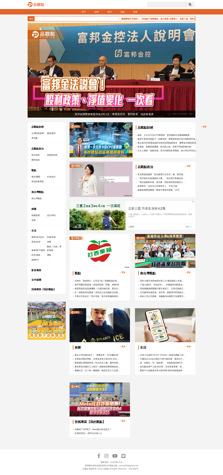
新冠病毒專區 (37, 181)
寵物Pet (35, 260)
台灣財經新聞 (37, 133)
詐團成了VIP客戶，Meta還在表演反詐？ (93, 429)
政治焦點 (35, 155)
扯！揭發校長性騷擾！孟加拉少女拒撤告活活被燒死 (97, 292)
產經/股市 (51, 133)
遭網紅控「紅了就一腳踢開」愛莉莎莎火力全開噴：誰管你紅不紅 (97, 370)
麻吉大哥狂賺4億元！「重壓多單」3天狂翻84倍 (96, 355)
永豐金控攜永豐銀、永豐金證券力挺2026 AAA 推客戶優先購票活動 (97, 359)
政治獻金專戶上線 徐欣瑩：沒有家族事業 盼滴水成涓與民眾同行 (163, 367)
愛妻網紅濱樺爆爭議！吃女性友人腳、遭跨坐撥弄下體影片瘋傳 (97, 363)
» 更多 (204, 126)
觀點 (33, 170)
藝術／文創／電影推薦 (54, 248)
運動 (49, 255)
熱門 (84, 12)
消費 (49, 242)
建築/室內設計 (37, 237)
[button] (192, 71)
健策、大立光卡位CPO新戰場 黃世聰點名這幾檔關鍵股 (164, 135)
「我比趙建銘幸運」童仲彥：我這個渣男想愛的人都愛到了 (162, 182)
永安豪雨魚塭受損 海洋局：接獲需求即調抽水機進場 (163, 292)
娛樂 (33, 209)
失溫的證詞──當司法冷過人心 (88, 433)
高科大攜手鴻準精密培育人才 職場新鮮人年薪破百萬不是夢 (163, 281)
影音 (135, 12)
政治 (109, 12)
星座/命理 (35, 242)
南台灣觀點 (37, 192)
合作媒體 (36, 279)
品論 (122, 12)
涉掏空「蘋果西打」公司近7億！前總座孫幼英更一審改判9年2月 (97, 281)
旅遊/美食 (51, 237)
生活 (33, 230)
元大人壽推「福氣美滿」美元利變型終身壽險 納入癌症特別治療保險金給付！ (168, 151)
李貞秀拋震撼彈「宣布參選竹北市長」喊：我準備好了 (162, 174)
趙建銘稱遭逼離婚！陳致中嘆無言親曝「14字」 (159, 190)
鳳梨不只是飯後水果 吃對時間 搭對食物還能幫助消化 (163, 370)
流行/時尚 (51, 215)
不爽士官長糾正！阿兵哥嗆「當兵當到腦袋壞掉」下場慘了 (97, 296)
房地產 (34, 138)
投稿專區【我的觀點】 (43, 289)
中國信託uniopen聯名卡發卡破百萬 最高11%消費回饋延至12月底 (163, 359)
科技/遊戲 (35, 255)
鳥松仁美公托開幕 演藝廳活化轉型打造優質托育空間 (163, 296)
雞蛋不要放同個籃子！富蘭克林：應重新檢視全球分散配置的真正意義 (168, 139)
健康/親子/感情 (38, 250)
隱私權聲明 (133, 469)
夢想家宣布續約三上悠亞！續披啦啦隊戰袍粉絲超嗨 (97, 367)
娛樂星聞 (35, 215)
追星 (33, 220)
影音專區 (36, 270)
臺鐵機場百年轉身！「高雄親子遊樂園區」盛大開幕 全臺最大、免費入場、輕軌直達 (145, 19)
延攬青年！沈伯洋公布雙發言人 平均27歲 (157, 186)
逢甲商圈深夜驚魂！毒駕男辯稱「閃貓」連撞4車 (97, 285)
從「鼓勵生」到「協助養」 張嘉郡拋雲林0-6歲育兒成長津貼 (163, 363)
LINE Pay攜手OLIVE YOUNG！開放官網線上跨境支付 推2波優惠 (163, 355)
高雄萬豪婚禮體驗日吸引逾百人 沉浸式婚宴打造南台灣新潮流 (163, 289)
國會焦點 (35, 160)
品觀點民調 (52, 155)
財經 (97, 12)
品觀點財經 (37, 126)
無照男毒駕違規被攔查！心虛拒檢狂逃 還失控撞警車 (97, 289)
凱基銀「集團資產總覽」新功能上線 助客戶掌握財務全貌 (164, 147)
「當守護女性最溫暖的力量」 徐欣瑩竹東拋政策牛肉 (162, 178)
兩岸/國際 (35, 177)
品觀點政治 (37, 148)
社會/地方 (51, 177)
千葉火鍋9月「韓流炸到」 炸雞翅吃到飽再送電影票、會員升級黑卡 (163, 285)
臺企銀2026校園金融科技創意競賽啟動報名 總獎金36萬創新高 (167, 143)
